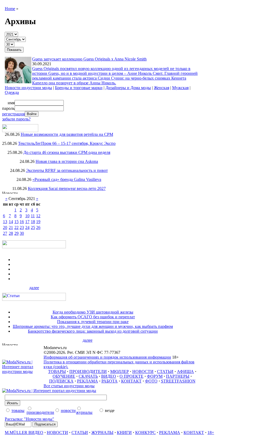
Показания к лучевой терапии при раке (93, 321)
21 (11, 227)
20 (5, 227)
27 (5, 233)
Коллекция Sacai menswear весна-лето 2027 (67, 188)
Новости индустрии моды (28, 87)
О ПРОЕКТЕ (131, 376)
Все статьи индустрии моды (69, 386)
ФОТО (151, 381)
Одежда (12, 92)
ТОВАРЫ (57, 371)
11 (33, 216)
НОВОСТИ (143, 371)
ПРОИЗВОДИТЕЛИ (88, 371)
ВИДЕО (108, 376)
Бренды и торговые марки (79, 87)
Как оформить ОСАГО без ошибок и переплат (93, 317)
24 (27, 227)
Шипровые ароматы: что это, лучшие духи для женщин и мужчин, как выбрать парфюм (93, 326)
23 (22, 227)
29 (16, 233)
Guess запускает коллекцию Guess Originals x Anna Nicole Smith (89, 59)
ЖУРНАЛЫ (102, 432)
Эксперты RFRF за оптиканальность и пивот (67, 170)
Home (10, 8)
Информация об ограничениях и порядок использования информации (107, 357)
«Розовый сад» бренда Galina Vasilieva (66, 179)
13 (5, 221)
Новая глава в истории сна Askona (67, 161)
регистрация (13, 114)
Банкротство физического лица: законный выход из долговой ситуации (93, 331)
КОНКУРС (145, 432)
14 (11, 221)
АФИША (185, 371)
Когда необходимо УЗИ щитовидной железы (93, 312)
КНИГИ (124, 432)
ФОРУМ (155, 376)
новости (68, 410)
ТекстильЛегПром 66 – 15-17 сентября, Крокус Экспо (67, 143)
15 (16, 221)
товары (17, 410)
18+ (210, 432)
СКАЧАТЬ (88, 376)
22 (16, 227)
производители (40, 412)
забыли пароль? (16, 119)
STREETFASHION (178, 381)
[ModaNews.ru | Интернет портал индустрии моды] (23, 371)
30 (22, 233)
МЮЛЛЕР (119, 371)
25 (33, 227)
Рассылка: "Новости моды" (29, 419)
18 (33, 221)
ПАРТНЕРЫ (177, 376)
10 (27, 216)
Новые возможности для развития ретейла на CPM (67, 134)
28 (11, 233)
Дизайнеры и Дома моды (128, 87)
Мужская (180, 87)
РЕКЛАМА (87, 381)
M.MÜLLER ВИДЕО (24, 432)
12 (38, 216)
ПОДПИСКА (61, 381)
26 (38, 227)
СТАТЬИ (165, 371)
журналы (84, 412)
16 (22, 221)
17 (27, 221)
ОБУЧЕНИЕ (64, 376)
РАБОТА (109, 381)
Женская (161, 87)
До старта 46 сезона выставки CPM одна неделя (66, 152)
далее (34, 287)
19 (38, 221)
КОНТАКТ (131, 381)
